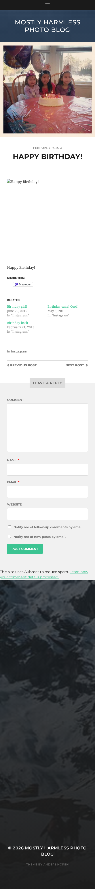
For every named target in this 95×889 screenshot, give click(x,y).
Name (13, 460)
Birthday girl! (17, 306)
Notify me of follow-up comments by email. (48, 527)
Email (13, 482)
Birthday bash (17, 323)
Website (14, 504)
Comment (15, 400)
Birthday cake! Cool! (63, 306)
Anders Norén (56, 864)
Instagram (19, 351)
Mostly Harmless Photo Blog (47, 25)
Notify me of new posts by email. (39, 537)
